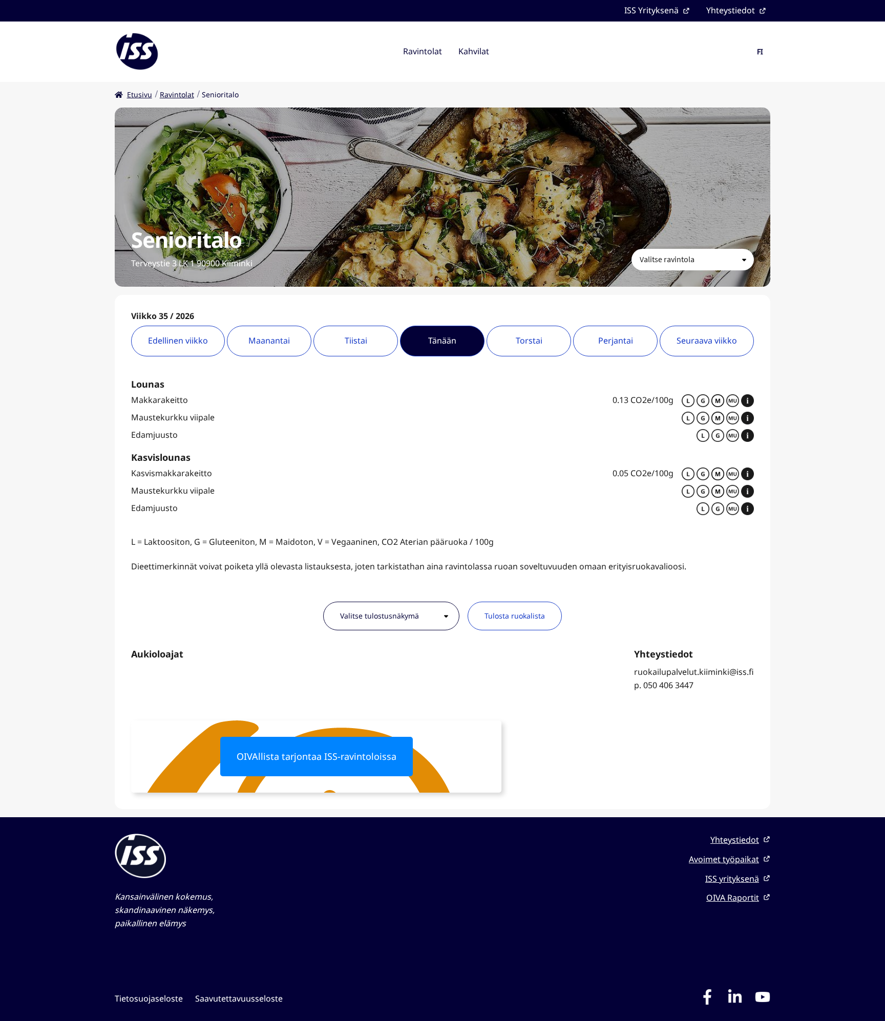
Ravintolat (422, 51)
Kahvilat (473, 51)
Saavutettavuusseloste (239, 998)
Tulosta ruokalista (514, 616)
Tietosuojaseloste (149, 998)
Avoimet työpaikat (724, 859)
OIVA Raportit (732, 897)
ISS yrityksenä (732, 878)
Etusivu (139, 94)
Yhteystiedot (730, 10)
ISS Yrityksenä (651, 10)
